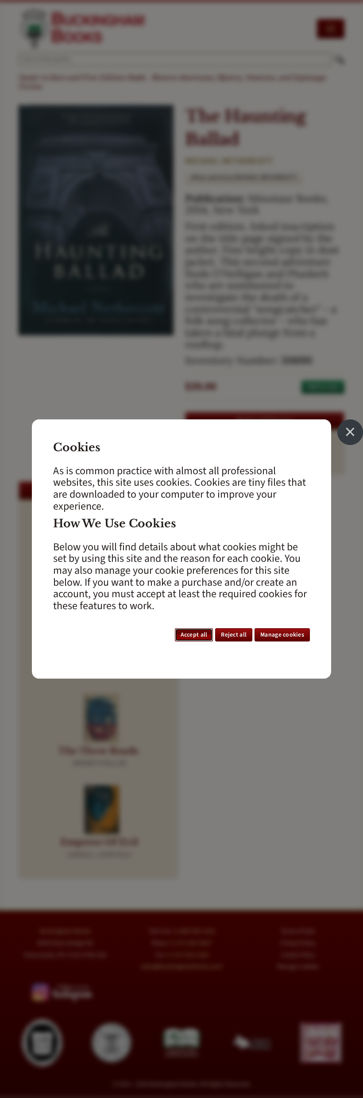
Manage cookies (282, 634)
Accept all (194, 634)
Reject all (234, 634)
